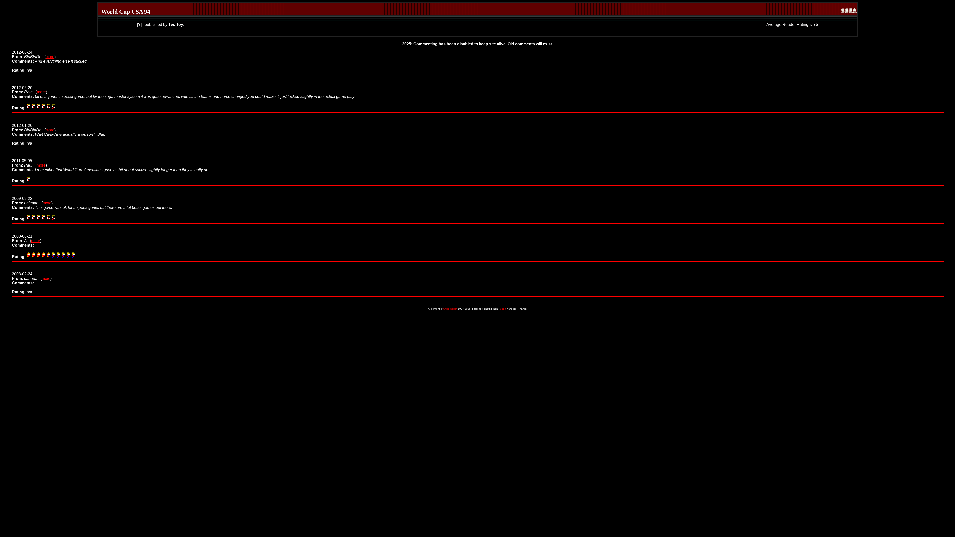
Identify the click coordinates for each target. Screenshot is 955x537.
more (50, 57)
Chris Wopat (450, 308)
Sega (503, 308)
